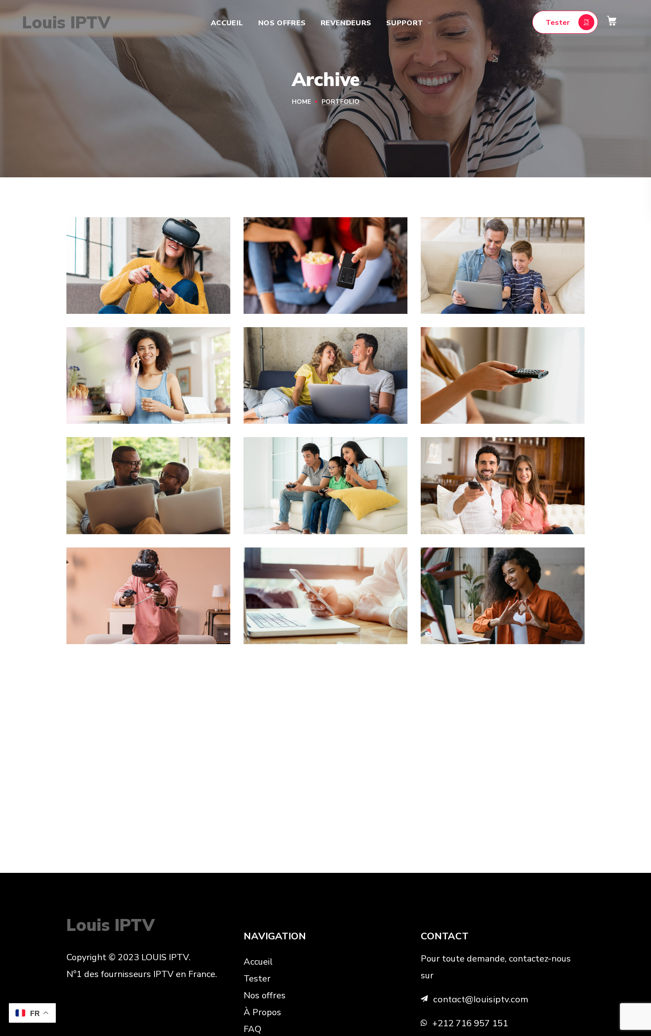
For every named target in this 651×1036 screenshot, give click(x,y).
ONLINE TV (101, 305)
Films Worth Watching (473, 500)
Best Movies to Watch (502, 397)
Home (301, 102)
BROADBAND (281, 305)
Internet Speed (304, 397)
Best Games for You (141, 287)
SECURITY (99, 414)
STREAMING (457, 305)
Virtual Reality (126, 617)
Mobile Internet (305, 617)
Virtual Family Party (319, 507)
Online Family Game (141, 507)
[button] (565, 22)
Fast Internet (476, 287)
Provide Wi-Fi (124, 397)
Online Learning (483, 617)
